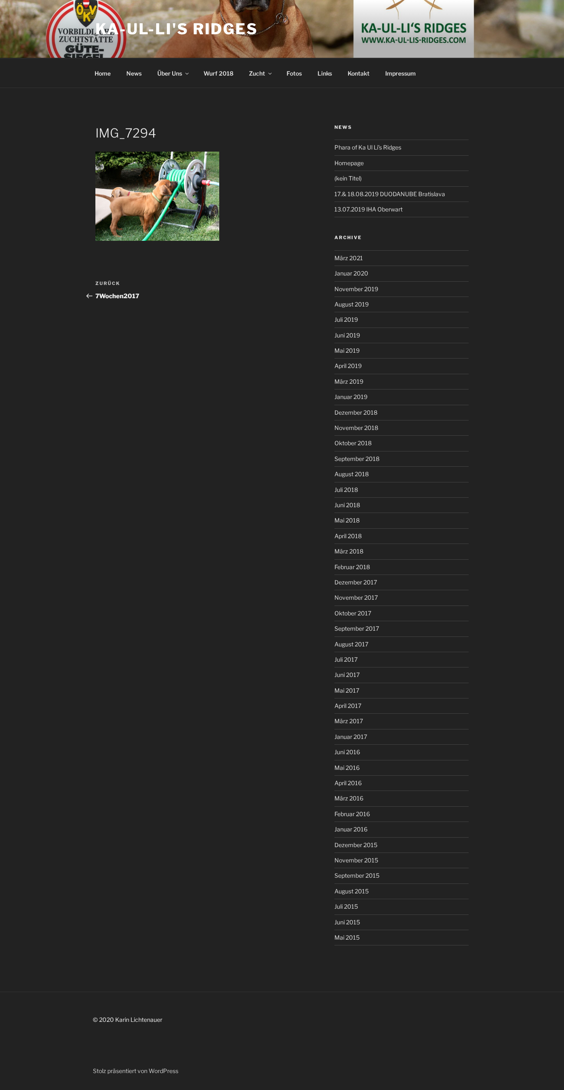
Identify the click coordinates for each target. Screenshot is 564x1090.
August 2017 (351, 644)
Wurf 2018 (218, 73)
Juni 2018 (347, 504)
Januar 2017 (350, 736)
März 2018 (348, 551)
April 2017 (347, 705)
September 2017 (356, 628)
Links (325, 73)
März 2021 (348, 257)
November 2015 (356, 860)
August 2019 (351, 304)
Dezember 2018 (355, 412)
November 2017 (356, 597)
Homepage (349, 162)
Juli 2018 (346, 489)
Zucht (257, 73)
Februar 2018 (352, 566)
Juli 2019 (346, 319)
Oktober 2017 (352, 613)
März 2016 (348, 798)
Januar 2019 (350, 396)
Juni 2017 (347, 674)
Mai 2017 (346, 690)
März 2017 (348, 720)
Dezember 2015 (355, 844)
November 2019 (356, 288)
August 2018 (351, 473)
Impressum (400, 73)
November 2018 (356, 427)
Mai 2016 (347, 767)
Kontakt (359, 73)
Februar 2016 (352, 813)
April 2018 (348, 535)
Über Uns (169, 73)
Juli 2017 (346, 659)
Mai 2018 (347, 520)
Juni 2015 (347, 922)
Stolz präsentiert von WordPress (135, 1070)
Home (103, 73)
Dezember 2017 (355, 582)
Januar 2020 (351, 273)
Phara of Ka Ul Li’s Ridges (367, 147)
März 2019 (348, 381)
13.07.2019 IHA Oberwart (368, 209)
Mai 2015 (347, 937)
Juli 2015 (346, 906)
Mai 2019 (347, 350)
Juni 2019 (347, 335)
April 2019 (348, 365)
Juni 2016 (347, 751)
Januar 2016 (350, 829)
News (134, 73)
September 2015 (356, 875)
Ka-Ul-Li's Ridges (176, 29)
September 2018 (356, 458)
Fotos (294, 73)
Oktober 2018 (353, 442)
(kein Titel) (348, 178)
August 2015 (351, 891)
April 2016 (348, 782)
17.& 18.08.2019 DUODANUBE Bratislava (389, 193)
